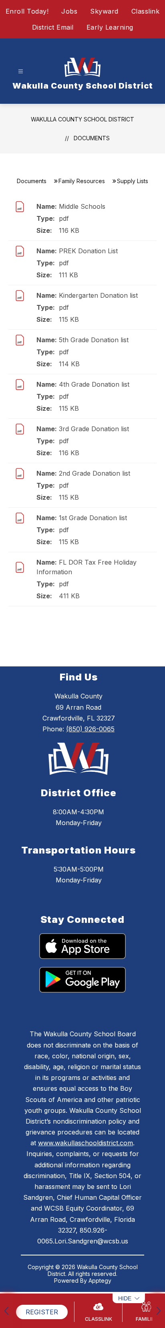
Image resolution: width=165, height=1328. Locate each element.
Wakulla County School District (82, 119)
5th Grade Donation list (94, 340)
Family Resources (81, 181)
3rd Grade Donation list (94, 429)
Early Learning (110, 27)
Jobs (69, 11)
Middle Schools (82, 206)
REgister (42, 1312)
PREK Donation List (88, 251)
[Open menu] (20, 71)
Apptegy (100, 1280)
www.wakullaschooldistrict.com (85, 1143)
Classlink (145, 11)
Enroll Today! (27, 11)
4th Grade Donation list (94, 384)
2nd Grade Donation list (94, 473)
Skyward (104, 11)
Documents (92, 138)
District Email (53, 27)
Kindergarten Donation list (98, 295)
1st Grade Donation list (93, 518)
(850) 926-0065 (90, 729)
